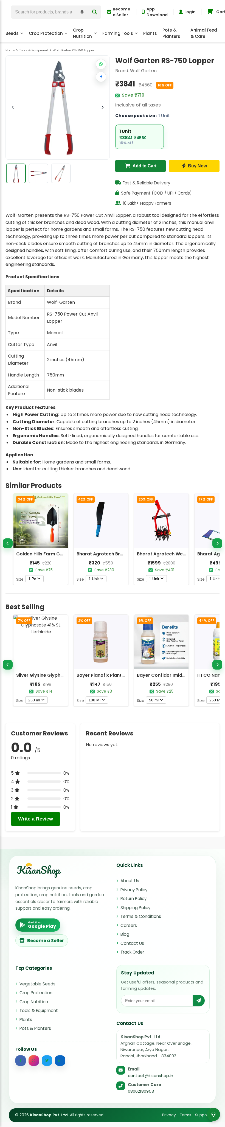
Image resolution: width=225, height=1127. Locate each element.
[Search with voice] (82, 12)
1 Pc (32, 579)
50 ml (154, 700)
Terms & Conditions (140, 916)
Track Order (132, 952)
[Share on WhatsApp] (101, 64)
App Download (157, 12)
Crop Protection (46, 33)
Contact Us (132, 943)
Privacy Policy (133, 890)
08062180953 (141, 1091)
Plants (150, 33)
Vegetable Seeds (37, 984)
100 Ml (94, 700)
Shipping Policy (135, 907)
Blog (124, 934)
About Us (129, 881)
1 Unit (94, 579)
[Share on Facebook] (101, 77)
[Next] (217, 543)
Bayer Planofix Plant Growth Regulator (120, 675)
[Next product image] (102, 107)
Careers (128, 925)
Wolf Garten (143, 71)
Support (202, 1115)
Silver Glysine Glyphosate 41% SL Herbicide (64, 675)
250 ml (34, 700)
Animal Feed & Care (203, 33)
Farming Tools (117, 33)
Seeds (12, 33)
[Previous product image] (13, 107)
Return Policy (133, 898)
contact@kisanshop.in (150, 1075)
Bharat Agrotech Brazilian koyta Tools (119, 554)
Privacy (169, 1115)
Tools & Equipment (38, 1010)
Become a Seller (121, 12)
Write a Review (35, 819)
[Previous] (8, 543)
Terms (185, 1115)
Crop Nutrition (82, 33)
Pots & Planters (171, 33)
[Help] (213, 1114)
